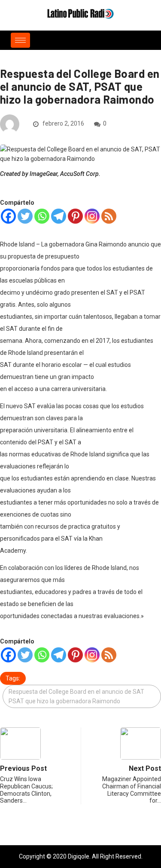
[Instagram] (92, 216)
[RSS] (108, 216)
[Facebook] (8, 216)
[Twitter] (25, 216)
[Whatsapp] (41, 216)
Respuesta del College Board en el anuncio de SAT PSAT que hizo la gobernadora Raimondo (76, 696)
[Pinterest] (75, 216)
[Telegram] (58, 216)
